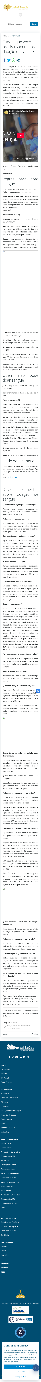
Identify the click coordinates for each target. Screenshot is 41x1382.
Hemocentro (25, 1025)
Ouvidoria (5, 1235)
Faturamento (6, 1190)
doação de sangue (13, 1025)
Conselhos (5, 1106)
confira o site (12, 477)
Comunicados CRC (8, 1199)
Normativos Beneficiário (10, 1152)
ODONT (4, 1250)
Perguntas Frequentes (10, 1173)
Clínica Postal (6, 1147)
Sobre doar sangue (13, 1028)
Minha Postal (6, 1143)
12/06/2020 (16, 36)
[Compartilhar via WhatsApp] (13, 60)
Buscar (34, 24)
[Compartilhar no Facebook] (4, 60)
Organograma (6, 1119)
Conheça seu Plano (8, 1165)
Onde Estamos (6, 1082)
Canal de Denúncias (9, 1231)
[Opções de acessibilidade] (36, 1367)
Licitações (5, 1132)
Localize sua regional (9, 1226)
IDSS (3, 1123)
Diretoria (4, 1102)
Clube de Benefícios (9, 1177)
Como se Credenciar (9, 1203)
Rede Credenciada (8, 1169)
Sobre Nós (5, 1093)
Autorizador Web (8, 1186)
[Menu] (20, 15)
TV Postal (5, 1078)
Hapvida (4, 1255)
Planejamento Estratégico (11, 1110)
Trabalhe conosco (8, 1128)
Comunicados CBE (8, 1156)
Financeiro (5, 1160)
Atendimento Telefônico (10, 1222)
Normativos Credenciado (11, 1195)
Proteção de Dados (8, 1115)
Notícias (14, 1023)
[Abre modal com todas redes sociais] (18, 60)
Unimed (4, 1246)
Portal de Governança (9, 1098)
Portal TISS (5, 1208)
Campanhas (5, 1069)
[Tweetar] (9, 60)
